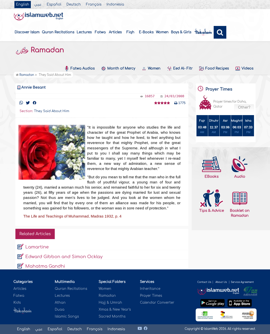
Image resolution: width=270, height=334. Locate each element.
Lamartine (37, 247)
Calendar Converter (157, 302)
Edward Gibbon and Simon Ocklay (64, 256)
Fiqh (130, 32)
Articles (115, 32)
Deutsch (73, 4)
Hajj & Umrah (110, 302)
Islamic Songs (67, 316)
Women (162, 32)
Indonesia (115, 4)
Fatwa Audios (83, 68)
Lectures (84, 32)
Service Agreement (242, 282)
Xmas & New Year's (115, 309)
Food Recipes (217, 68)
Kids (17, 302)
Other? (244, 107)
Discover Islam (27, 32)
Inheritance (150, 289)
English (22, 4)
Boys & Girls (181, 32)
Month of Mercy (121, 68)
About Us (221, 282)
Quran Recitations (58, 32)
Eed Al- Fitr (183, 68)
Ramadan (46, 50)
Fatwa (100, 32)
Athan (60, 302)
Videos (247, 68)
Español (54, 4)
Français (93, 4)
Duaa (59, 309)
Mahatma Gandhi (45, 266)
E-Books (146, 32)
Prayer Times (151, 296)
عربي (38, 4)
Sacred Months (112, 316)
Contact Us (204, 282)
